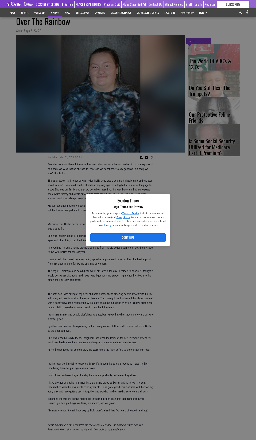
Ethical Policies (174, 4)
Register (210, 4)
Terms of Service (130, 213)
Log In (198, 4)
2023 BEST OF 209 (48, 4)
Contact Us (155, 4)
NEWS (12, 12)
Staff (189, 4)
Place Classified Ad (134, 4)
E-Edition (67, 4)
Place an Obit (112, 4)
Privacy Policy (123, 217)
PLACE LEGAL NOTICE (88, 4)
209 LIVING (100, 12)
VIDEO (67, 12)
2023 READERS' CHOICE (148, 12)
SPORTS (25, 12)
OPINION (55, 12)
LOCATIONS (169, 12)
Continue (128, 237)
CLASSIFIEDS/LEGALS (121, 12)
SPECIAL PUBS (83, 12)
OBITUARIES (40, 12)
